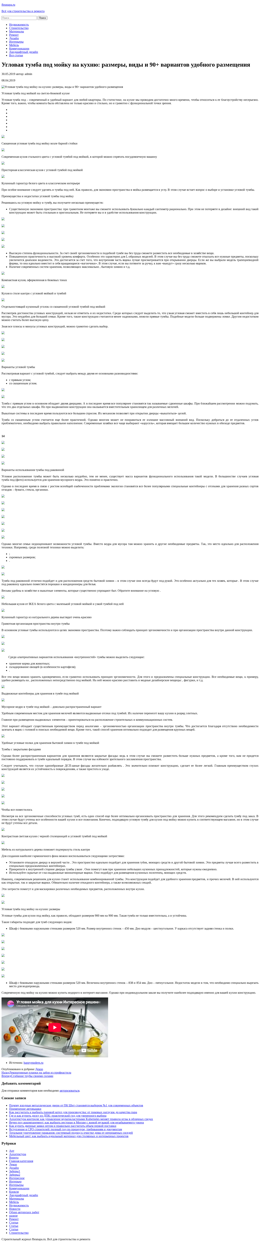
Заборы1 (14, 1171)
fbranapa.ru (8, 4)
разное (13, 1215)
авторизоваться (69, 1090)
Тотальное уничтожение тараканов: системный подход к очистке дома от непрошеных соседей (71, 1132)
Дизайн (14, 38)
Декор (39, 1069)
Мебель (14, 45)
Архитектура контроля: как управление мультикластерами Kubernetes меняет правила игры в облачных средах (81, 1119)
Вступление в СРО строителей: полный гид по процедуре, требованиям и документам (65, 1129)
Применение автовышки (25, 1108)
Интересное (17, 1178)
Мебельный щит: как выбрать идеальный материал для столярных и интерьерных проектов (68, 1136)
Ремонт (14, 34)
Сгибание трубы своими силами (27, 1076)
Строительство (19, 28)
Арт (11, 1150)
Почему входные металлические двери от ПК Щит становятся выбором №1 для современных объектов (76, 1105)
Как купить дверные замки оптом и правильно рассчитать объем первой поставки (62, 1125)
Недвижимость (19, 24)
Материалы (16, 31)
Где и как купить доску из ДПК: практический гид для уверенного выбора (57, 1115)
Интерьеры (16, 41)
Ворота (13, 1157)
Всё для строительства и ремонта (23, 11)
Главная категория (21, 1161)
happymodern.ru (33, 1062)
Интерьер (15, 1181)
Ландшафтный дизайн (23, 52)
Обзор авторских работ (24, 1212)
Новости (14, 1208)
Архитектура (17, 1154)
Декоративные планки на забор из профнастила (36, 1072)
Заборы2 (14, 1174)
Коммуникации (19, 48)
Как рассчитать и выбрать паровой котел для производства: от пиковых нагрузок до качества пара (73, 1112)
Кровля (14, 1191)
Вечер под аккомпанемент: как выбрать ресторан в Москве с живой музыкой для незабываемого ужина (76, 1122)
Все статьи (16, 55)
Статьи (13, 1222)
